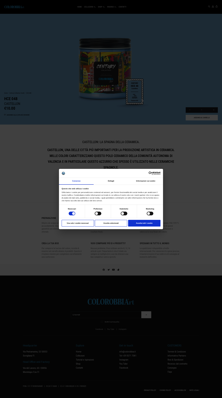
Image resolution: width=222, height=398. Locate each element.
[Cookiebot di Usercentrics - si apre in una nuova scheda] (150, 173)
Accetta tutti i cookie (144, 223)
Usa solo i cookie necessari (78, 223)
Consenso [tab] (76, 181)
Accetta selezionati (111, 223)
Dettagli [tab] (111, 181)
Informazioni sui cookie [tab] (145, 181)
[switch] (98, 213)
